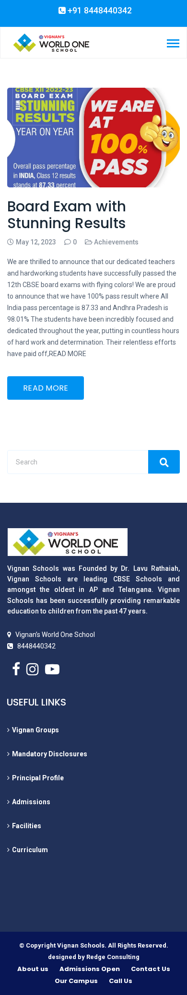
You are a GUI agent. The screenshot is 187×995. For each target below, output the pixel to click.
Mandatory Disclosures (49, 754)
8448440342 (36, 646)
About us (32, 968)
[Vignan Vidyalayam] (51, 42)
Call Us (120, 980)
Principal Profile (38, 778)
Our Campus (76, 980)
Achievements (116, 242)
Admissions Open (89, 968)
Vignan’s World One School (55, 634)
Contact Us (150, 968)
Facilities (26, 826)
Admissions (31, 802)
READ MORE (46, 387)
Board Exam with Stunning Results (66, 214)
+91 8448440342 (99, 10)
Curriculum (30, 850)
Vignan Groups (35, 730)
